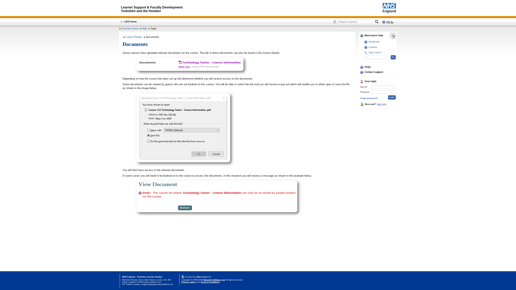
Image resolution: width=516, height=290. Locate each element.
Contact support (374, 72)
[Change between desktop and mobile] (392, 36)
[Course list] (334, 22)
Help (389, 22)
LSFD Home (130, 21)
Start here (381, 104)
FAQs (368, 67)
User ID (363, 87)
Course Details (133, 36)
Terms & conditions (210, 282)
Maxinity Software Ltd (214, 280)
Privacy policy (188, 282)
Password (364, 92)
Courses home (129, 28)
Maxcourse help (374, 35)
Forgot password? (369, 98)
